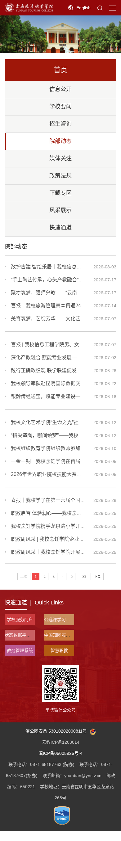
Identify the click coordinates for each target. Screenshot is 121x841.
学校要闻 (60, 106)
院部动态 (60, 141)
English (83, 7)
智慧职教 (59, 650)
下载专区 (60, 193)
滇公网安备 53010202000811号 (56, 731)
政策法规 (60, 176)
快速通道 (60, 228)
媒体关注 (60, 158)
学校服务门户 (20, 619)
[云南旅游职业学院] (29, 7)
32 (84, 576)
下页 (97, 576)
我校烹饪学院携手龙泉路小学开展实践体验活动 (63, 526)
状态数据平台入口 (22, 635)
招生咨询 (60, 124)
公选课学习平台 (59, 619)
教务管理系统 (20, 650)
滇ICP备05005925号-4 (60, 753)
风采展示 (60, 210)
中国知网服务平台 (61, 635)
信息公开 (60, 89)
